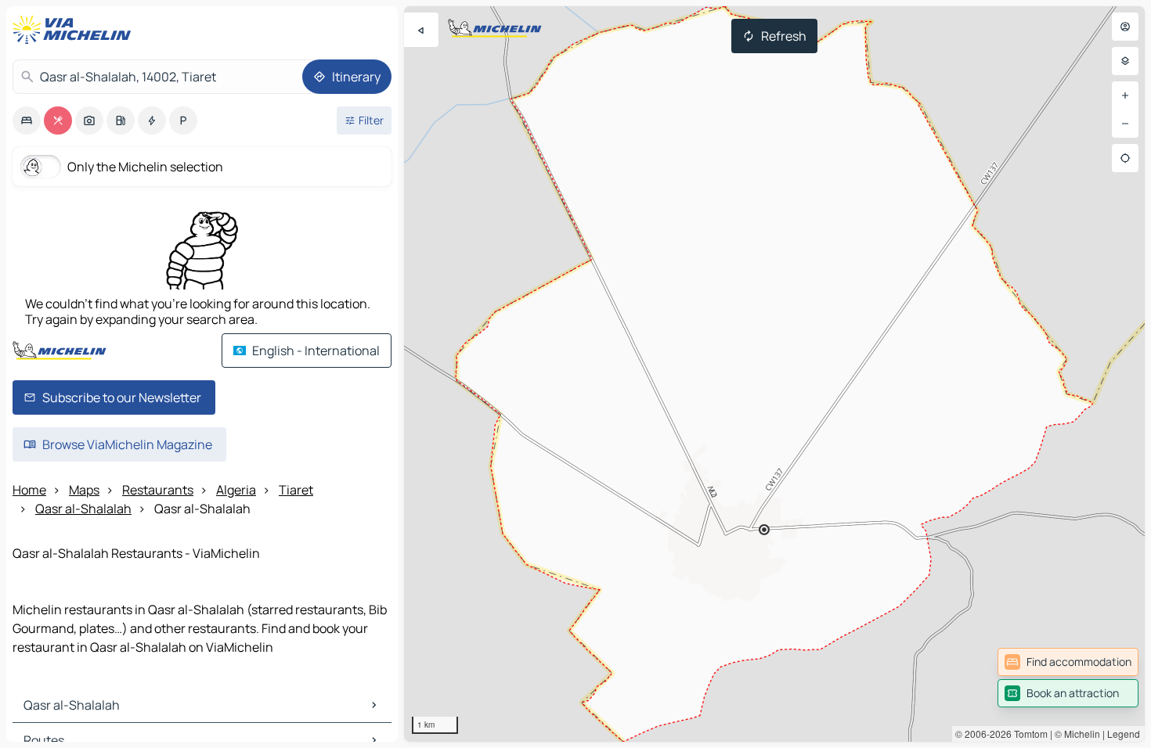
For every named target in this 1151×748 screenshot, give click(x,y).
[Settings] (1125, 61)
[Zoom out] (1125, 124)
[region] (774, 374)
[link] (1068, 662)
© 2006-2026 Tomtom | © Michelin (1027, 733)
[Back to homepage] (75, 30)
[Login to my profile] (1125, 27)
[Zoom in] (1125, 95)
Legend (1123, 733)
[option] (27, 120)
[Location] (1125, 158)
